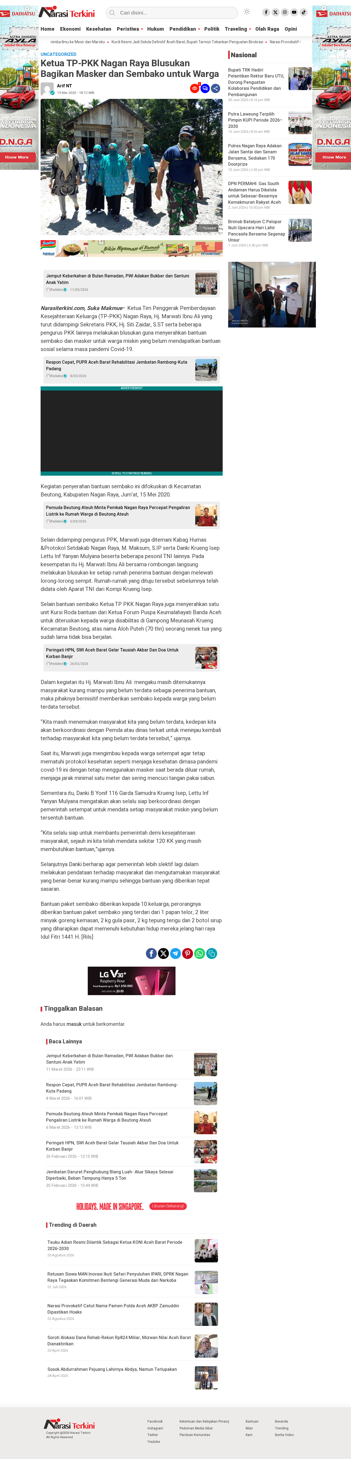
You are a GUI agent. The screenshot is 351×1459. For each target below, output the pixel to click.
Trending (281, 1428)
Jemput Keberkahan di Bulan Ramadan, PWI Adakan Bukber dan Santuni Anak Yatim (117, 279)
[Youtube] (294, 12)
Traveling (236, 29)
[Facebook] (266, 12)
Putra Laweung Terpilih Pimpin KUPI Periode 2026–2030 (255, 120)
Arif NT (64, 86)
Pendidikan (182, 29)
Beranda (281, 1421)
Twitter (153, 1434)
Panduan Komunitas (195, 1434)
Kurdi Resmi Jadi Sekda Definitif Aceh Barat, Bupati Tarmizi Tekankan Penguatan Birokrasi (155, 42)
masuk (74, 1024)
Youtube (154, 1441)
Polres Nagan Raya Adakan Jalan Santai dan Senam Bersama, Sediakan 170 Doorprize (255, 154)
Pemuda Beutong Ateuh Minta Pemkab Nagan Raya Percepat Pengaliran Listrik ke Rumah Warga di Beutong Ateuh (118, 511)
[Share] (215, 88)
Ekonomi (70, 29)
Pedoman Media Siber (196, 1428)
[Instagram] (285, 12)
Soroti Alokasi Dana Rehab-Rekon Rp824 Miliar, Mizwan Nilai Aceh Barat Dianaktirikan (119, 1340)
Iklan (249, 1428)
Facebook (155, 1421)
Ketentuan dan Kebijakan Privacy (204, 1421)
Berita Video (284, 1434)
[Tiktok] (303, 12)
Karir (249, 1434)
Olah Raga (267, 29)
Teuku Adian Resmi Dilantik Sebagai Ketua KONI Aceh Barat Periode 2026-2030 (114, 1245)
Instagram (155, 1428)
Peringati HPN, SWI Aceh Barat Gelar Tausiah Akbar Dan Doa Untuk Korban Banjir (112, 653)
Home (48, 29)
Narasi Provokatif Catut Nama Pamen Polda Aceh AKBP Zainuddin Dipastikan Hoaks (113, 1309)
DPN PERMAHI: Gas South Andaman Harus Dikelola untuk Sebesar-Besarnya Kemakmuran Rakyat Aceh (254, 192)
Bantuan (252, 1421)
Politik (211, 29)
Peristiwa (128, 29)
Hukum (155, 29)
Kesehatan (98, 29)
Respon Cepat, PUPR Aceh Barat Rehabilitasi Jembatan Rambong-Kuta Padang (116, 365)
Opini (291, 29)
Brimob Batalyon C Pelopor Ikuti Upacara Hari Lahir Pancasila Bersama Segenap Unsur (256, 230)
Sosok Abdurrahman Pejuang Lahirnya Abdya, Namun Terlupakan (112, 1369)
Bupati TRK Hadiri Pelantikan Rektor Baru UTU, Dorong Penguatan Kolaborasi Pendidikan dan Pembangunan (256, 82)
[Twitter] (275, 12)
